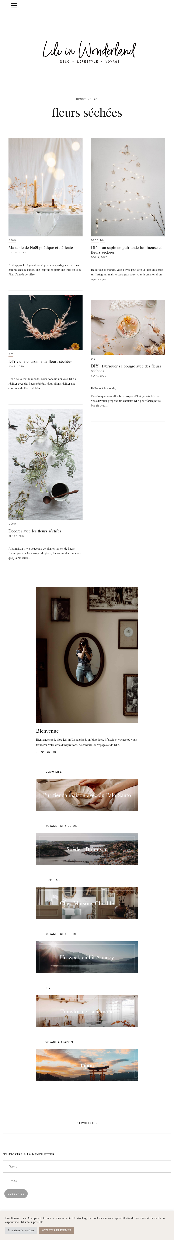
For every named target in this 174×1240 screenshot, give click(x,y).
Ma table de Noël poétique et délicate (40, 247)
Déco (12, 240)
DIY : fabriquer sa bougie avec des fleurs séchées (126, 368)
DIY (102, 240)
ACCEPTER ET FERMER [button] (56, 1230)
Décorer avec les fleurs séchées (35, 531)
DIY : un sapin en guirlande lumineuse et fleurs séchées (126, 249)
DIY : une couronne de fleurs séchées (40, 361)
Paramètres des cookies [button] (21, 1230)
